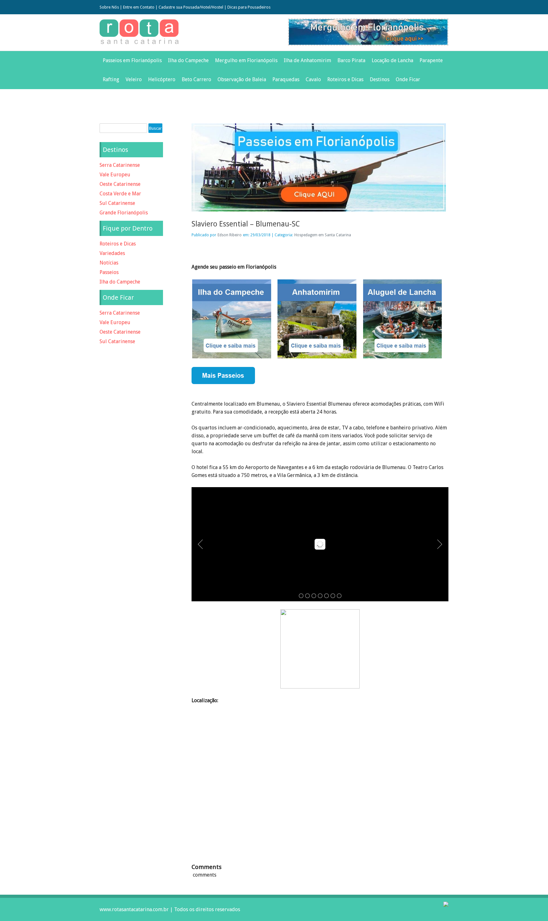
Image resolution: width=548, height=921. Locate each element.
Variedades (112, 253)
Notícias (109, 263)
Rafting (111, 79)
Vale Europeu (115, 175)
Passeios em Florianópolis (132, 60)
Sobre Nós (109, 7)
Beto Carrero (196, 79)
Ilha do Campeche (188, 60)
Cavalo (313, 79)
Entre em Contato (138, 7)
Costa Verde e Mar (120, 194)
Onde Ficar (408, 79)
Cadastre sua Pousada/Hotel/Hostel (191, 7)
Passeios (109, 272)
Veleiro (134, 79)
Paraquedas (285, 79)
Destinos (379, 79)
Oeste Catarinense (120, 184)
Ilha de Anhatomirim (307, 60)
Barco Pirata (351, 60)
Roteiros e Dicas (345, 79)
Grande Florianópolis (124, 213)
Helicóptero (161, 79)
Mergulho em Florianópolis (246, 60)
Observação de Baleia (242, 79)
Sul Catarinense (117, 203)
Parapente (431, 60)
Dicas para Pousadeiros (249, 7)
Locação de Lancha (392, 60)
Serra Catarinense (120, 165)
